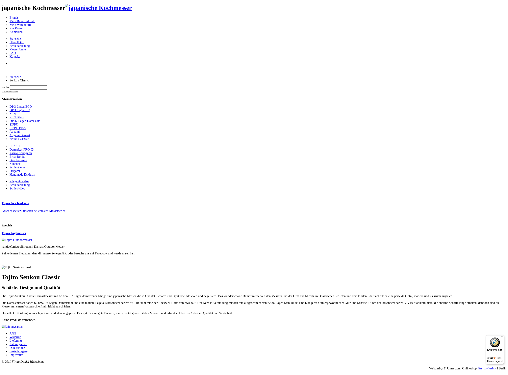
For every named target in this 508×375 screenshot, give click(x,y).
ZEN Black (17, 117)
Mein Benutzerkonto (22, 21)
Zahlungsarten (18, 344)
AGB (13, 333)
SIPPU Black (18, 128)
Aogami (15, 131)
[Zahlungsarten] (12, 326)
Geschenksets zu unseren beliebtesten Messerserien (33, 211)
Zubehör (15, 163)
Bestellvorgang (19, 351)
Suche (5, 87)
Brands (14, 17)
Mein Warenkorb (20, 24)
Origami (15, 171)
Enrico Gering (487, 368)
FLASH (15, 146)
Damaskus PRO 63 (22, 149)
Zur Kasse (16, 28)
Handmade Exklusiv (22, 174)
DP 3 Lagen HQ (20, 110)
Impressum (16, 355)
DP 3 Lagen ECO (21, 106)
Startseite (15, 76)
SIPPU (14, 124)
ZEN (13, 113)
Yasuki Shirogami (21, 153)
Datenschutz (17, 347)
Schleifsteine (17, 167)
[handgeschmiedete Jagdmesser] (17, 240)
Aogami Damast (20, 135)
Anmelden (16, 32)
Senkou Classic (19, 138)
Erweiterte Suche (10, 91)
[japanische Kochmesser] (98, 7)
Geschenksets (18, 160)
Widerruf (15, 337)
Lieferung (16, 340)
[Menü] (501, 337)
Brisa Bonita (17, 156)
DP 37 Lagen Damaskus (25, 121)
